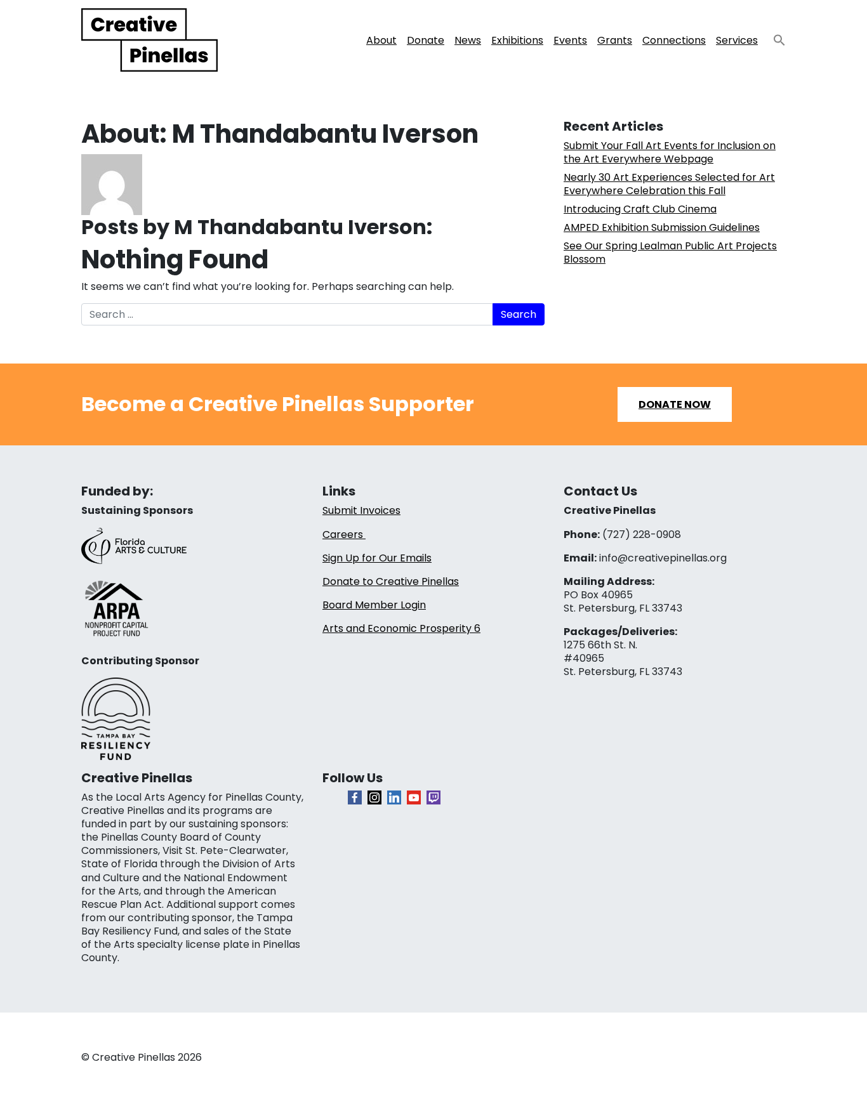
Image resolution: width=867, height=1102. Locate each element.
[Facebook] (355, 797)
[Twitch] (433, 797)
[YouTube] (414, 797)
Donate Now (675, 404)
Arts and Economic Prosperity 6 (401, 628)
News (467, 40)
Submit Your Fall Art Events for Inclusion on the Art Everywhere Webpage (670, 152)
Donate (425, 40)
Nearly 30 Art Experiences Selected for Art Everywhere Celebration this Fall (669, 184)
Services (737, 40)
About (381, 40)
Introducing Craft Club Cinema (640, 209)
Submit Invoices (361, 510)
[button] (774, 36)
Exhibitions (517, 40)
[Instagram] (374, 797)
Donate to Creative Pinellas (390, 581)
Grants (614, 40)
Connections (674, 40)
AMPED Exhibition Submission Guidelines (662, 227)
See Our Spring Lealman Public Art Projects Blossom (670, 252)
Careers (344, 534)
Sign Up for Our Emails (377, 558)
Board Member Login (374, 605)
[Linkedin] (394, 797)
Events (570, 40)
